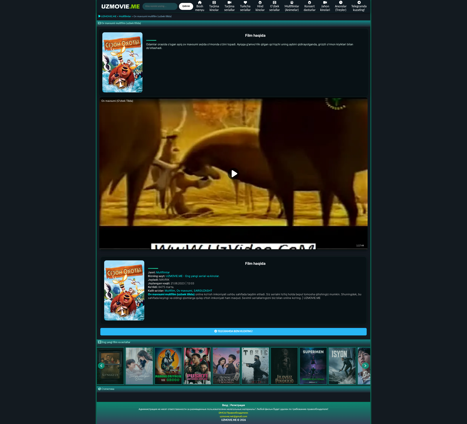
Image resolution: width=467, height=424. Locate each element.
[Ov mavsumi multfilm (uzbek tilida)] (122, 62)
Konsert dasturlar (310, 8)
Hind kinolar (260, 8)
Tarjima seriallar (229, 8)
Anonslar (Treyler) (341, 8)
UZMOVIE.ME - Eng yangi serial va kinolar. (192, 276)
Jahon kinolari (325, 8)
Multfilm (170, 290)
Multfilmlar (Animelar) (292, 8)
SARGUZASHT (203, 290)
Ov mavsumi (184, 290)
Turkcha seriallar (245, 8)
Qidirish (186, 6)
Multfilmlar (125, 16)
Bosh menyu (199, 8)
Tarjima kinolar (214, 8)
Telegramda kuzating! (359, 8)
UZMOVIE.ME (108, 16)
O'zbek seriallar (274, 8)
